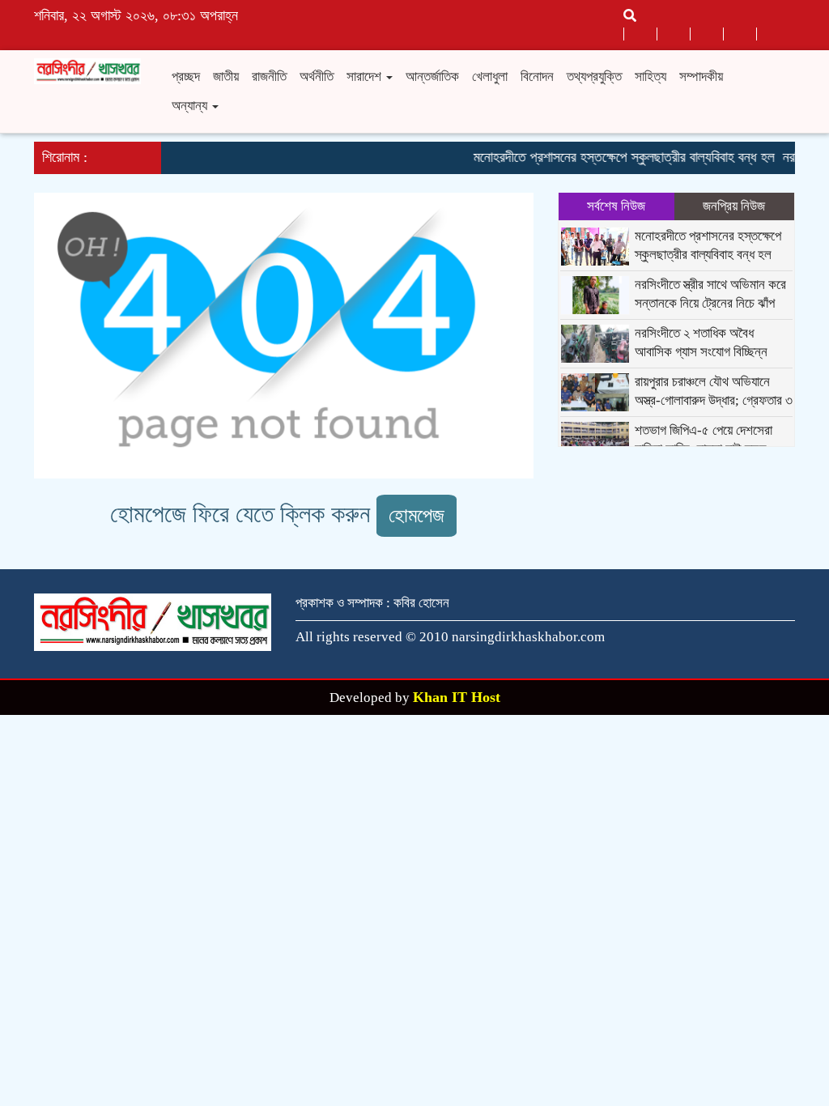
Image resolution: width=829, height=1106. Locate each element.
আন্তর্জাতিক (432, 76)
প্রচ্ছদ (186, 76)
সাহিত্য (650, 76)
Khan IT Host (456, 697)
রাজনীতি (269, 76)
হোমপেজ (416, 515)
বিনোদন (537, 76)
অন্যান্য (191, 105)
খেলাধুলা (490, 76)
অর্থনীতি (317, 76)
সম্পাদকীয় (701, 76)
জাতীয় (226, 76)
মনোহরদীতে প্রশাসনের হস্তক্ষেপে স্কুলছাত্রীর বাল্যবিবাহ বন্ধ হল (615, 157)
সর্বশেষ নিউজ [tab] (616, 206)
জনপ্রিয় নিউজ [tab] (734, 206)
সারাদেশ (365, 76)
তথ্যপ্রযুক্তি (594, 76)
